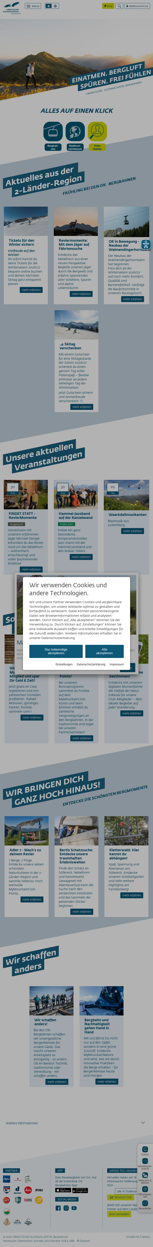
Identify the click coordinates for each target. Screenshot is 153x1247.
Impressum (117, 664)
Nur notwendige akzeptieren (56, 651)
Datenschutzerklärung (91, 664)
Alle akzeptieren (104, 651)
